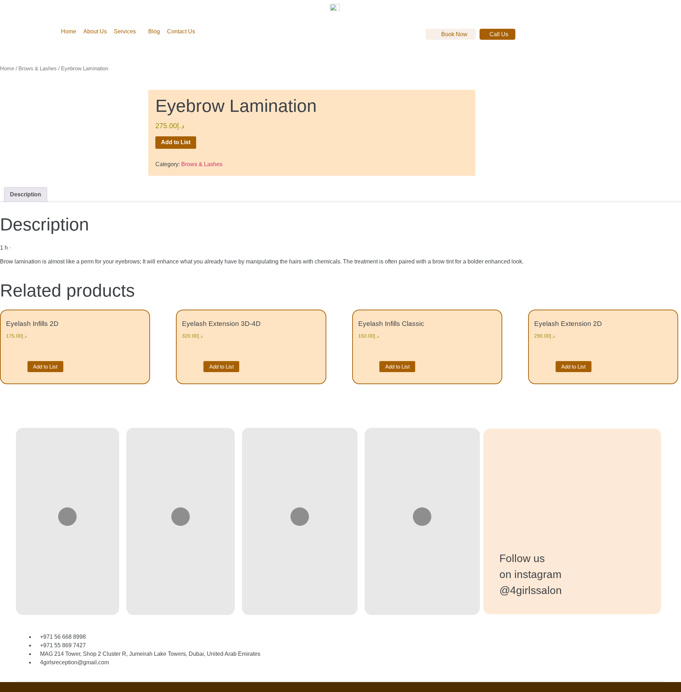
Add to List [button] (45, 367)
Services (125, 31)
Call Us (498, 34)
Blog (154, 31)
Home (68, 31)
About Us (95, 31)
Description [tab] (25, 194)
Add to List (175, 142)
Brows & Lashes (37, 68)
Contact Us (181, 31)
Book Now (455, 34)
